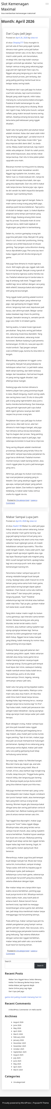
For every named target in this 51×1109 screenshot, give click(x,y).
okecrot (34, 37)
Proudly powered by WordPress (16, 1103)
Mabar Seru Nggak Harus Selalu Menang (25, 979)
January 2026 (18, 1040)
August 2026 (18, 1022)
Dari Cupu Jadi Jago (19, 33)
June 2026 (17, 1025)
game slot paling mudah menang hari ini (23, 997)
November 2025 (19, 1046)
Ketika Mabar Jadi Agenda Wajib (21, 985)
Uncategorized (22, 500)
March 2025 (18, 1070)
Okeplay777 (18, 42)
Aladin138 (17, 526)
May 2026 (17, 1028)
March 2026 (18, 1034)
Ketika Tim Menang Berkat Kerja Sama (24, 982)
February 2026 (19, 1037)
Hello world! (36, 1010)
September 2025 (19, 1052)
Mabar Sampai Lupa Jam (22, 517)
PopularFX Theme (41, 1103)
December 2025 (19, 1043)
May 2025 (17, 1064)
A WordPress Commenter (19, 1010)
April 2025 (17, 1067)
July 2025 (17, 1058)
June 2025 (17, 1061)
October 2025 (18, 1049)
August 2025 (18, 1055)
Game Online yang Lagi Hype (20, 988)
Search (8, 961)
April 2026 (17, 1031)
